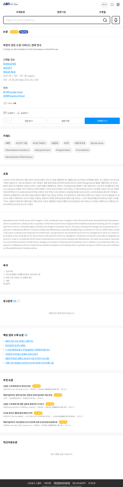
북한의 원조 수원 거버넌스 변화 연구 (19, 341)
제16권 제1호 (9, 71)
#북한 (7, 143)
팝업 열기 (19, 301)
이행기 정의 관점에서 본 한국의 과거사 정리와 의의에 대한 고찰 (29, 362)
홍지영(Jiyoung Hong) (13, 91)
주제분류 (20, 12)
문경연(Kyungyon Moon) (14, 95)
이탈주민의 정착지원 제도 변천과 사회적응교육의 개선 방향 (27, 395)
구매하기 (101, 120)
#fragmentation (63, 149)
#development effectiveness (19, 156)
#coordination (82, 149)
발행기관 (61, 12)
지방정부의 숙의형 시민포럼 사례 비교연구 (21, 354)
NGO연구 (7, 67)
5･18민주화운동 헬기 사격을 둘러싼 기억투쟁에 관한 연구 (27, 349)
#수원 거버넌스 (39, 143)
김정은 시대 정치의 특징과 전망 (17, 386)
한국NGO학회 (9, 63)
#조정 (66, 143)
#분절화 (55, 143)
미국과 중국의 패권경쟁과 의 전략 (17, 413)
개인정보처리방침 (62, 483)
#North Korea (97, 143)
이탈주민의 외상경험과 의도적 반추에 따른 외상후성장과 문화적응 (30, 422)
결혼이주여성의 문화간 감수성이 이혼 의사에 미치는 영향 (27, 358)
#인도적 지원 (21, 143)
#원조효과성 (80, 143)
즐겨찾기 (115, 23)
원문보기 (29, 120)
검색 (104, 22)
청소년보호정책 (79, 483)
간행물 (102, 12)
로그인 (104, 4)
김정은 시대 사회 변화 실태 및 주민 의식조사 (23, 404)
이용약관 (47, 483)
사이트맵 (91, 483)
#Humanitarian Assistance (17, 149)
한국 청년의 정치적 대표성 (15, 345)
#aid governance (42, 149)
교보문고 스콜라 (34, 483)
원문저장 (66, 120)
